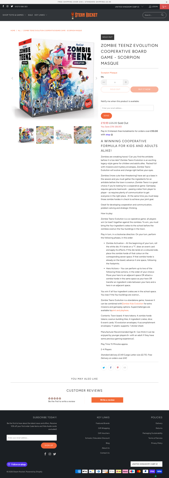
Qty (102, 77)
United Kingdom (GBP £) (127, 7)
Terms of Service (155, 438)
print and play (118, 310)
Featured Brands (103, 423)
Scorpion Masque (109, 72)
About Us (106, 448)
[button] (14, 15)
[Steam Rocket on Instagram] (7, 7)
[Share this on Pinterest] (118, 367)
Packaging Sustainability (152, 433)
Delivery (159, 423)
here (126, 310)
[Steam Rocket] (84, 15)
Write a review (107, 400)
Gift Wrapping (104, 428)
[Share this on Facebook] (111, 367)
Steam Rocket (19, 472)
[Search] (162, 15)
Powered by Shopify (34, 472)
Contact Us (105, 453)
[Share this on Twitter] (104, 367)
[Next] (96, 78)
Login (155, 7)
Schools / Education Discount (97, 438)
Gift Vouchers (104, 433)
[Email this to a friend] (125, 367)
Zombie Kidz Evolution (132, 303)
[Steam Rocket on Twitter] (12, 7)
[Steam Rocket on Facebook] (3, 7)
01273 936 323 (21, 7)
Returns (159, 428)
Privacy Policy (156, 443)
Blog (108, 443)
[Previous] (12, 78)
